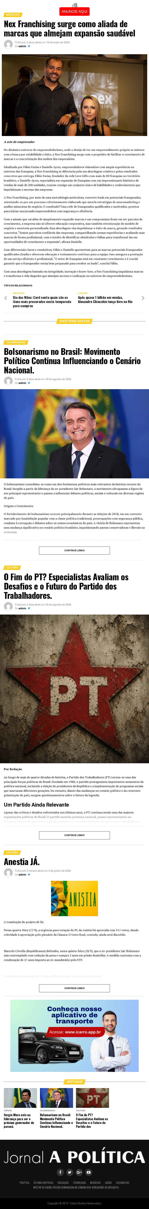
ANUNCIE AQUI (74, 11)
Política (24, 1183)
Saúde (108, 1183)
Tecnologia (79, 1183)
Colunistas (122, 1183)
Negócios (95, 1183)
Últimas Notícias (43, 1183)
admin (22, 46)
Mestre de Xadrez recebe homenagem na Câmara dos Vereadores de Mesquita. (76, 1187)
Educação (63, 1183)
